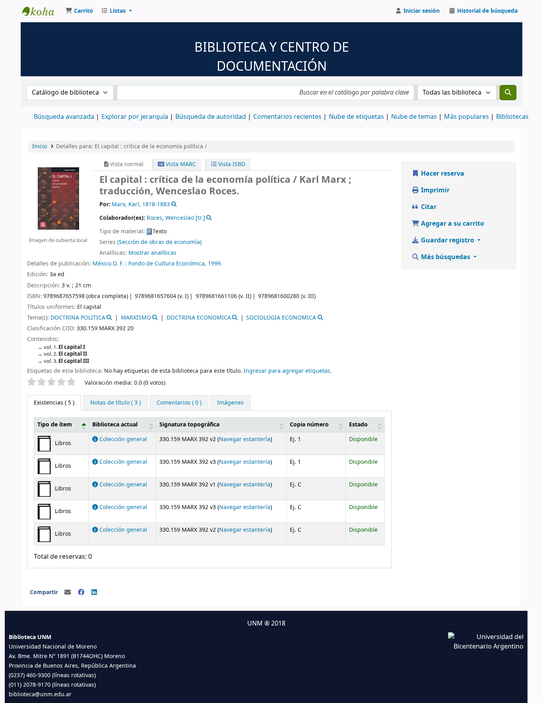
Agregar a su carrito (451, 224)
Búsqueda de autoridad (210, 117)
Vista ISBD (231, 164)
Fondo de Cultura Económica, (168, 264)
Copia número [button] (309, 424)
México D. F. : (110, 264)
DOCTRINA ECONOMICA (199, 318)
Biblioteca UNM (42, 11)
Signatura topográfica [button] (189, 424)
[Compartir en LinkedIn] (94, 592)
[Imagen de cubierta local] (58, 198)
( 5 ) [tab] (54, 403)
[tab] (115, 403)
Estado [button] (358, 424)
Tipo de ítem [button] (54, 424)
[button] (79, 11)
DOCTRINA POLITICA (77, 318)
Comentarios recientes (287, 117)
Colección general (122, 439)
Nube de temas (414, 117)
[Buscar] (508, 92)
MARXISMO (136, 318)
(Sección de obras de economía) (159, 242)
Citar (427, 207)
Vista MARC (180, 164)
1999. (215, 264)
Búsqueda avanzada (64, 117)
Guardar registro (447, 240)
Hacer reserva (441, 173)
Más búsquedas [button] (445, 257)
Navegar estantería (244, 439)
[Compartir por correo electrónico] (67, 592)
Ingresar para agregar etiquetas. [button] (288, 371)
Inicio (39, 146)
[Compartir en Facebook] (81, 592)
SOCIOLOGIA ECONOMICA (281, 318)
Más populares (466, 117)
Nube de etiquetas (356, 117)
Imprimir (434, 190)
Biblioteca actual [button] (115, 424)
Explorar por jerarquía (134, 117)
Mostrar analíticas (152, 253)
